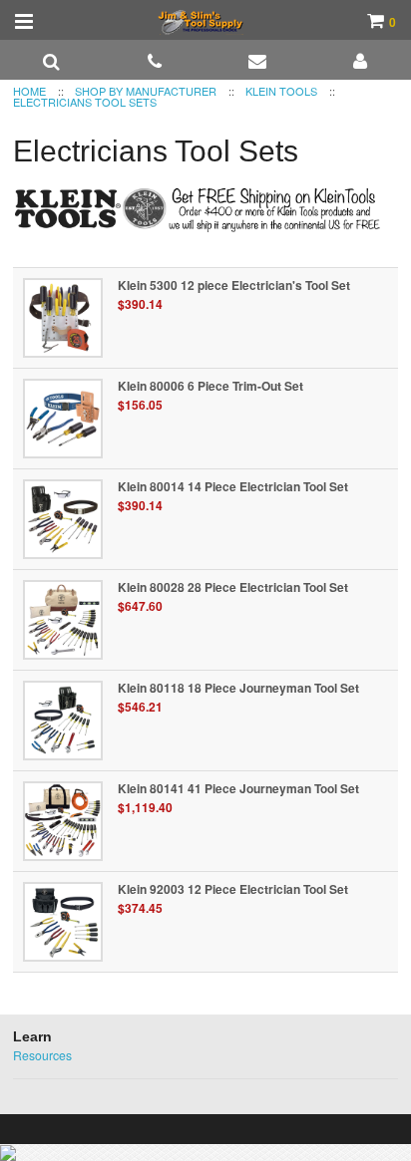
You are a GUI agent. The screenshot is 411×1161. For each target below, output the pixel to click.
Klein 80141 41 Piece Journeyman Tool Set (238, 788)
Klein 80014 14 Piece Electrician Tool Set (233, 486)
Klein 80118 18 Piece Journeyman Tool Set (238, 688)
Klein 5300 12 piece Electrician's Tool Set (234, 285)
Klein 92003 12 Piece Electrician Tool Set (233, 889)
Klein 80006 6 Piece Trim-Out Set (210, 386)
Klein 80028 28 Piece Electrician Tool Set (233, 587)
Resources (42, 1054)
